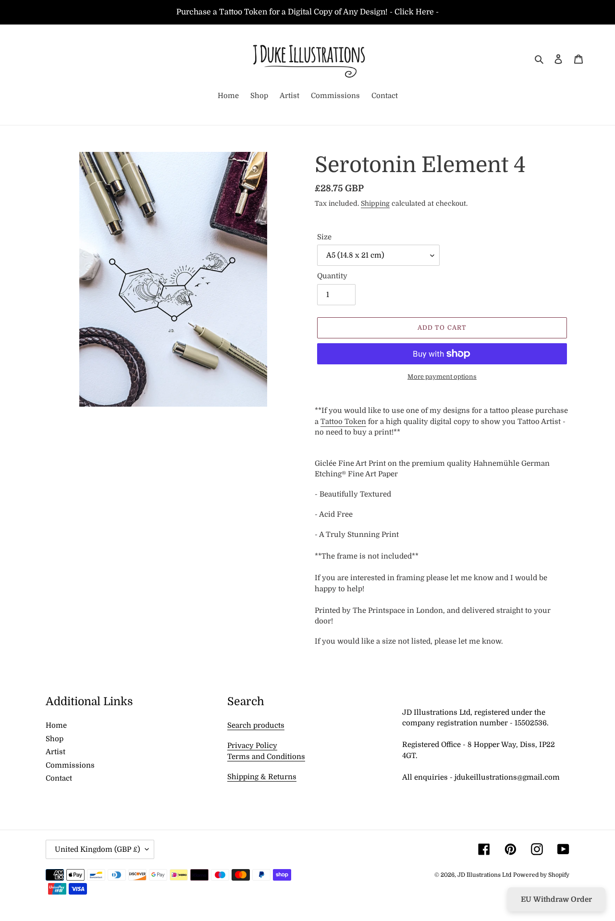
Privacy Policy (252, 745)
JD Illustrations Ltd (484, 874)
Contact (59, 778)
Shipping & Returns (261, 776)
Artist (55, 751)
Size (324, 237)
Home (56, 725)
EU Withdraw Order (556, 899)
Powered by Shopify (541, 874)
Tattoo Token (343, 421)
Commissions (70, 765)
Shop (54, 738)
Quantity (332, 276)
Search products (255, 725)
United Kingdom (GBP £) (97, 849)
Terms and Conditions (266, 756)
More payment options (442, 376)
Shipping (375, 203)
